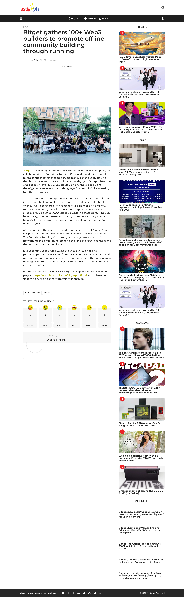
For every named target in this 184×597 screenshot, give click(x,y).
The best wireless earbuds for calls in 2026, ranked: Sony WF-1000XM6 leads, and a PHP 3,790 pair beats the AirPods (141, 355)
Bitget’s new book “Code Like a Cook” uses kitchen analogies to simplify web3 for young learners (141, 514)
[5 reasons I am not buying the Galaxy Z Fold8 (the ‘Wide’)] (142, 477)
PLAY (105, 18)
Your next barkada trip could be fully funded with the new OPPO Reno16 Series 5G (140, 94)
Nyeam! (104, 325)
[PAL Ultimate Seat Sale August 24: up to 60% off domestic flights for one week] (142, 43)
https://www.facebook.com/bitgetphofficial (60, 275)
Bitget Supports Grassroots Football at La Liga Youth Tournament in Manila (141, 560)
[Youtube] (89, 593)
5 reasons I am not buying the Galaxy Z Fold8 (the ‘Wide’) (141, 492)
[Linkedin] (78, 593)
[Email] (63, 593)
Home (22, 593)
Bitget (27, 170)
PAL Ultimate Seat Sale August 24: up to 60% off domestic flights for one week (140, 59)
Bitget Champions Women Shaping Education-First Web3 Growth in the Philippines (139, 530)
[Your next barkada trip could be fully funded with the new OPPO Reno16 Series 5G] (142, 78)
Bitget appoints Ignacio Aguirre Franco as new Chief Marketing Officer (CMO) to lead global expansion (141, 576)
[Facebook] (68, 593)
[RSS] (100, 593)
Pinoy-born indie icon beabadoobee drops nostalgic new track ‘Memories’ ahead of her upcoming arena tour (140, 242)
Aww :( (59, 325)
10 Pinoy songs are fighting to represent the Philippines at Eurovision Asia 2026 (141, 207)
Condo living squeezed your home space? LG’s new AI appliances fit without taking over (138, 172)
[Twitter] (84, 593)
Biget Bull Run (32, 293)
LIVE (91, 18)
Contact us (40, 593)
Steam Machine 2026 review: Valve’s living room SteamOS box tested (139, 424)
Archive (52, 593)
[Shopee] (95, 593)
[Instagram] (73, 593)
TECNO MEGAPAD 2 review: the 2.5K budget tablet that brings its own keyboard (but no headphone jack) (139, 390)
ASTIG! (74, 325)
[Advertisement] (67, 85)
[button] (163, 7)
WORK (75, 18)
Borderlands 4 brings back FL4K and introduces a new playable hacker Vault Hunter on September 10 (141, 277)
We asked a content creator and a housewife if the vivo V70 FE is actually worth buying (141, 458)
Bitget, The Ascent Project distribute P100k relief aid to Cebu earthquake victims (140, 546)
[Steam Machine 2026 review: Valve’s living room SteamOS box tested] (142, 409)
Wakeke (30, 325)
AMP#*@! (89, 325)
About (30, 593)
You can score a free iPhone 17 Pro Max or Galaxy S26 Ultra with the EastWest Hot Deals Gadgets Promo (141, 129)
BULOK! (45, 325)
